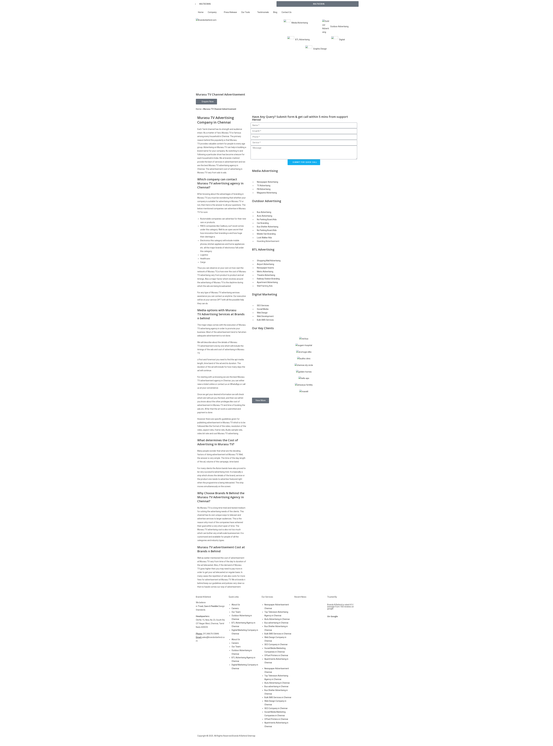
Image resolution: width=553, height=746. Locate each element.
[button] (260, 400)
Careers (235, 608)
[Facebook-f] (281, 738)
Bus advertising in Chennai (276, 623)
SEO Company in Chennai (275, 644)
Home (198, 109)
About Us (236, 604)
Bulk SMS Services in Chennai (277, 634)
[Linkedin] (312, 738)
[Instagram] (296, 738)
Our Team (236, 612)
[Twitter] (289, 738)
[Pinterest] (319, 738)
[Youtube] (304, 738)
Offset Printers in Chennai (276, 655)
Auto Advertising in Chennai (277, 619)
